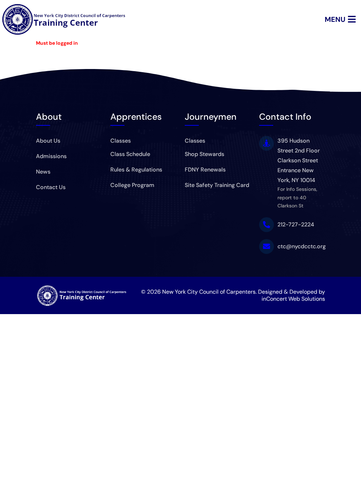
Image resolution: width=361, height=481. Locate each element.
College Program (132, 185)
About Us (48, 140)
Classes (120, 140)
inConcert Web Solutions (293, 298)
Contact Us (51, 187)
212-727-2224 (295, 224)
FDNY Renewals (205, 169)
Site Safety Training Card (217, 185)
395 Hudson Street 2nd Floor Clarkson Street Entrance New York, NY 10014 (298, 160)
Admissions (51, 156)
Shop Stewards (204, 154)
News (43, 171)
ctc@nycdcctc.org (301, 246)
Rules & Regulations (136, 169)
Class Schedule (130, 154)
